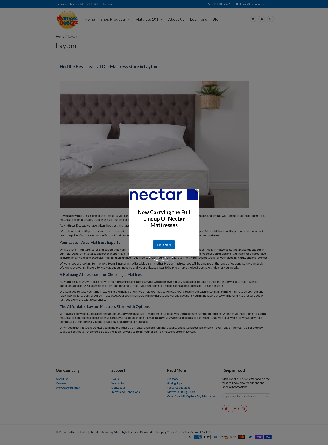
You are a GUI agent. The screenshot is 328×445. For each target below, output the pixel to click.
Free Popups (159, 258)
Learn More (164, 244)
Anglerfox (169, 260)
